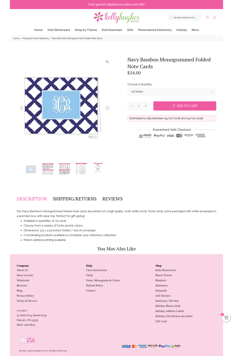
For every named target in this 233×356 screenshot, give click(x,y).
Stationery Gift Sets (167, 300)
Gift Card (161, 321)
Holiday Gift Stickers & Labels (174, 316)
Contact (91, 290)
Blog (20, 290)
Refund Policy (94, 285)
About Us (22, 270)
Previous (21, 108)
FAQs (89, 275)
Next (107, 108)
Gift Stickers (163, 295)
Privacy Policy (25, 295)
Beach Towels (163, 275)
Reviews (22, 285)
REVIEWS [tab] (112, 199)
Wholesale (23, 280)
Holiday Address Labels (169, 311)
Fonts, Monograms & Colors (103, 280)
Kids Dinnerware (165, 270)
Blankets (160, 280)
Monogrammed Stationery (35, 38)
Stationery (161, 285)
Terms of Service (27, 300)
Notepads (161, 290)
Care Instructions (96, 270)
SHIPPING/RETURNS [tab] (75, 199)
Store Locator (25, 275)
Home (16, 38)
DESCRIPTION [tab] (32, 199)
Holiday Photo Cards (167, 306)
